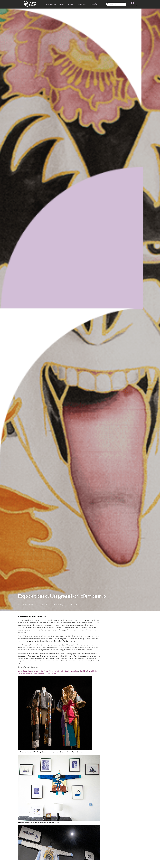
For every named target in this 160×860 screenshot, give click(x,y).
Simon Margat (54, 671)
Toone (46, 671)
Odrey (35, 673)
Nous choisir (81, 4)
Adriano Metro (38, 671)
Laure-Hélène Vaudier (25, 673)
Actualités (93, 4)
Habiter (61, 4)
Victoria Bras (74, 671)
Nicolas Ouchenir (51, 673)
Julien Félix (82, 671)
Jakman (20, 671)
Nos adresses (51, 4)
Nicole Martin (92, 671)
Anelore (41, 673)
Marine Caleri (64, 671)
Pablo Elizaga (27, 671)
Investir (70, 4)
